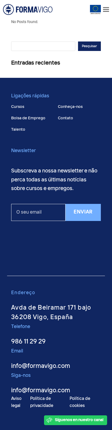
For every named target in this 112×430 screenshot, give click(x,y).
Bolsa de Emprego (28, 118)
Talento (18, 129)
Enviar (83, 212)
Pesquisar (89, 46)
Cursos (17, 107)
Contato (65, 118)
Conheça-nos (70, 107)
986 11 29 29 (28, 342)
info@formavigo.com (40, 366)
